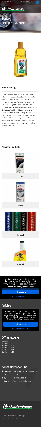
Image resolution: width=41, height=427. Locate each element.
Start (4, 416)
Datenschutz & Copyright (16, 416)
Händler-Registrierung (26, 1)
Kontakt (15, 418)
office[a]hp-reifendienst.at (21, 381)
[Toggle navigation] (36, 9)
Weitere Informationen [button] (20, 296)
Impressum (7, 418)
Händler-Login (7, 1)
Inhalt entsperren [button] (20, 292)
